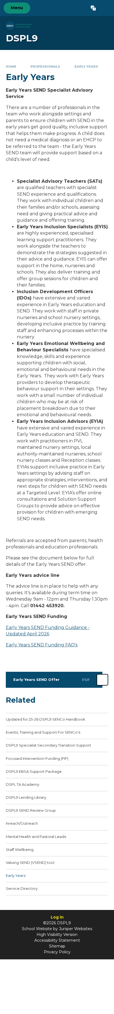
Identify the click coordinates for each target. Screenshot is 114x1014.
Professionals (45, 66)
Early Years (86, 66)
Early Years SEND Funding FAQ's (41, 644)
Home (11, 66)
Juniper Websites (75, 928)
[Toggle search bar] (104, 8)
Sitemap (57, 946)
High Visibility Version (57, 934)
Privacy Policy (57, 951)
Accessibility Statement (57, 940)
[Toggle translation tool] (93, 8)
